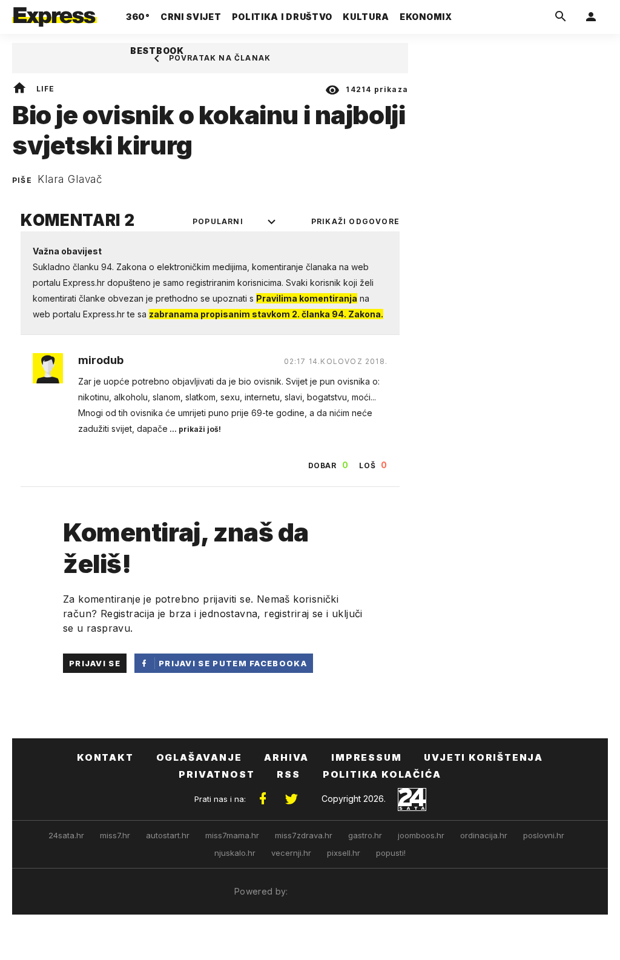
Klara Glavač (70, 179)
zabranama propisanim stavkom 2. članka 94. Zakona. (266, 314)
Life (45, 88)
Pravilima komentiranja (306, 298)
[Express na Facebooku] (263, 799)
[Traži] (561, 17)
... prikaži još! (194, 429)
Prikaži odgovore (355, 221)
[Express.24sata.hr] (54, 13)
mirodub (101, 360)
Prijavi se (94, 663)
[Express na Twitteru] (291, 799)
